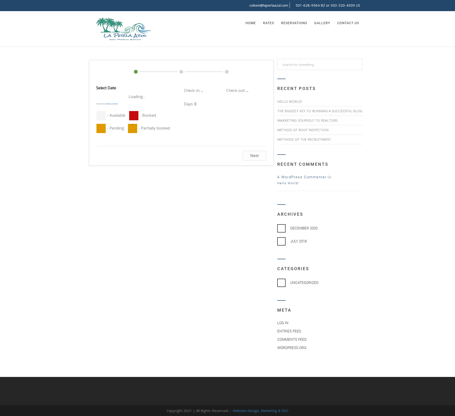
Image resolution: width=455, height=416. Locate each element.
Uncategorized (304, 283)
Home (251, 23)
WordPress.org (291, 348)
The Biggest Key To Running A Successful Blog (319, 111)
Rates (268, 23)
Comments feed (292, 339)
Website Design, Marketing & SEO (260, 410)
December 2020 (304, 228)
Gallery (322, 23)
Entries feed (289, 331)
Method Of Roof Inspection (302, 130)
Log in (282, 323)
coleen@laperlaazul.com (268, 5)
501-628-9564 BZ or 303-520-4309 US (328, 5)
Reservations (294, 23)
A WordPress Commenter (302, 177)
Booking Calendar (111, 104)
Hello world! (289, 101)
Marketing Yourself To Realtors (307, 120)
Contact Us (348, 23)
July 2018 (298, 241)
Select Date (106, 87)
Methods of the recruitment (304, 139)
